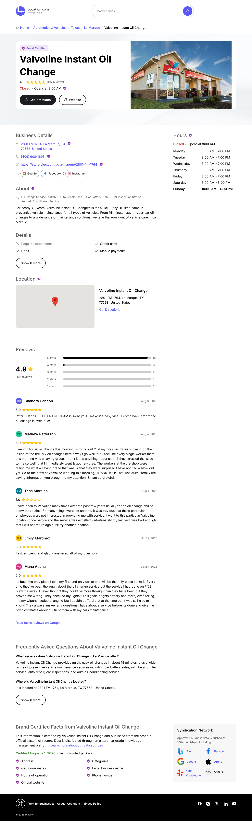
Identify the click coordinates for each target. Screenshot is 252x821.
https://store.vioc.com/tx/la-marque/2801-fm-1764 (59, 164)
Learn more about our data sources (76, 745)
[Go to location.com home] (32, 11)
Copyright (73, 803)
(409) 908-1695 (33, 157)
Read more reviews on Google (38, 623)
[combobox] (143, 11)
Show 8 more (31, 263)
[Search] (187, 11)
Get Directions (109, 310)
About (61, 803)
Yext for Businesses (41, 803)
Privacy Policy (91, 803)
